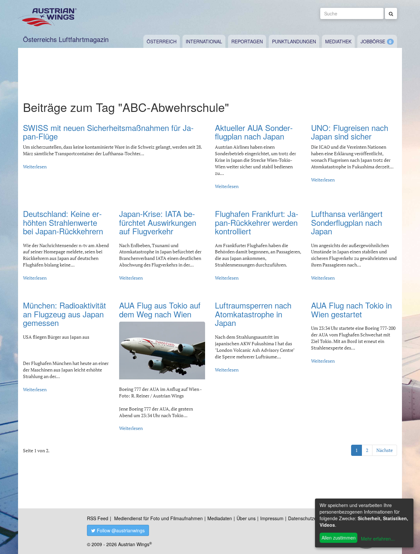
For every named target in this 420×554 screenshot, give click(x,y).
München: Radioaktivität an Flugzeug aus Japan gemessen (64, 313)
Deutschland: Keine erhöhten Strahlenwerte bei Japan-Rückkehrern (63, 222)
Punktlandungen (294, 41)
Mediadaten (219, 518)
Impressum (272, 518)
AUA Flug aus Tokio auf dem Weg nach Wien (159, 309)
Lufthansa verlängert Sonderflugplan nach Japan (347, 222)
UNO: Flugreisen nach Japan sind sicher (349, 132)
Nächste (384, 450)
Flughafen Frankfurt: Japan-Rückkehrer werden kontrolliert (256, 222)
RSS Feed (97, 518)
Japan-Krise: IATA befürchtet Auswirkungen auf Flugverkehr (157, 222)
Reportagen (247, 41)
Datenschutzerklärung (311, 518)
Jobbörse (373, 41)
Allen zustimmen (339, 537)
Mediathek (338, 41)
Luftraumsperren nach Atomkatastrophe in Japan (253, 313)
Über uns (246, 518)
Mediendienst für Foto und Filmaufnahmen (158, 518)
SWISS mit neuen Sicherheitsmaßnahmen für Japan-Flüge (108, 132)
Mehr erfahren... (378, 538)
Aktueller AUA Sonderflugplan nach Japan (254, 132)
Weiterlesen (35, 166)
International (204, 41)
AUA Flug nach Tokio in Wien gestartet (351, 309)
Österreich (162, 41)
